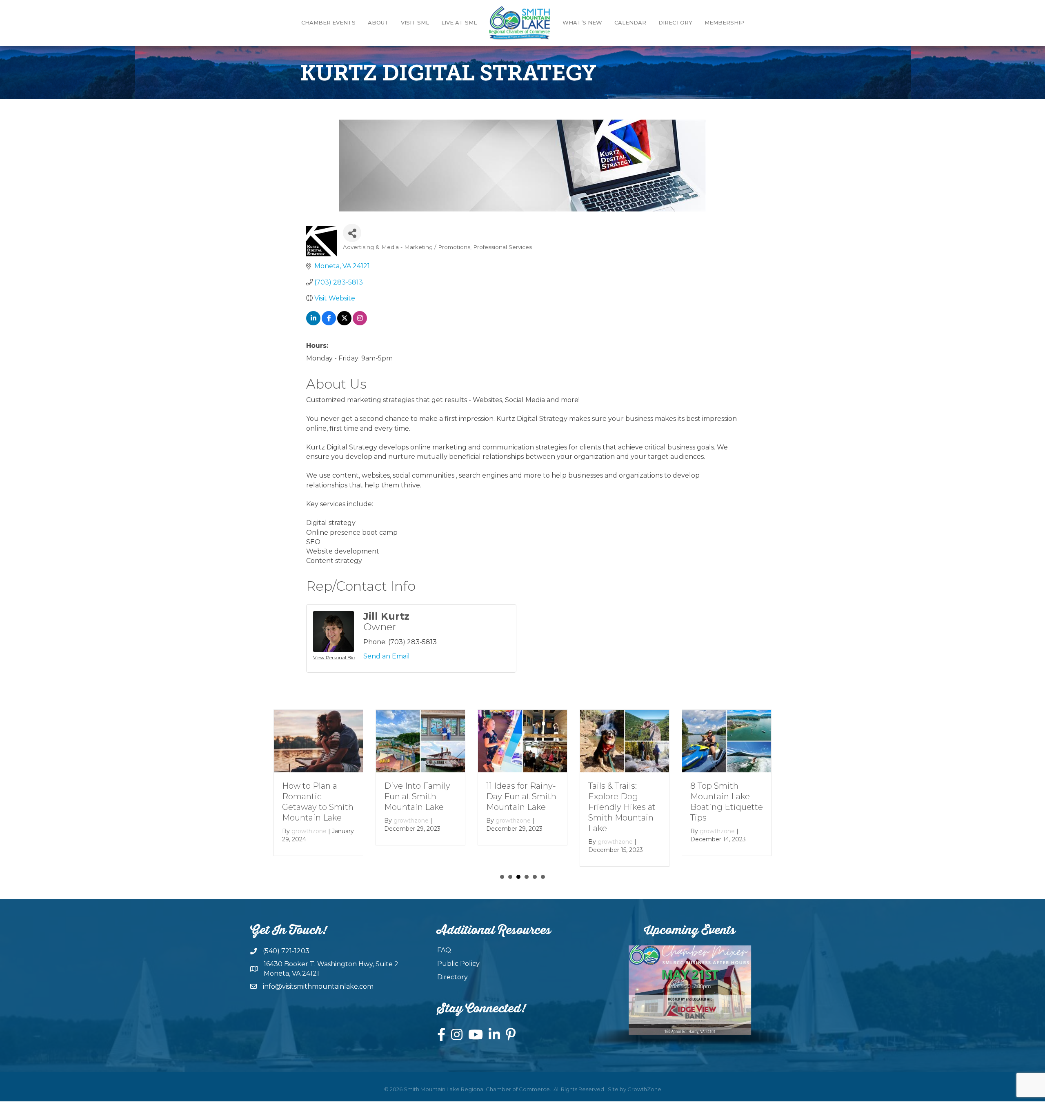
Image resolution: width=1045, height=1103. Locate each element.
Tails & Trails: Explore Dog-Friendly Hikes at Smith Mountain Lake (622, 807)
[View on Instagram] (360, 323)
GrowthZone (644, 1089)
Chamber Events (328, 22)
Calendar (630, 22)
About (378, 22)
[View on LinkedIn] (313, 323)
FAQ (444, 950)
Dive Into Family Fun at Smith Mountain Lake (417, 796)
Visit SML (415, 22)
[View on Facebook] (329, 323)
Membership (724, 22)
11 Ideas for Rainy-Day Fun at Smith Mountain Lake (521, 796)
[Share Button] (352, 233)
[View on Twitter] (344, 323)
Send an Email (386, 656)
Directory (675, 22)
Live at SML (459, 22)
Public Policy (458, 963)
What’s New (582, 22)
